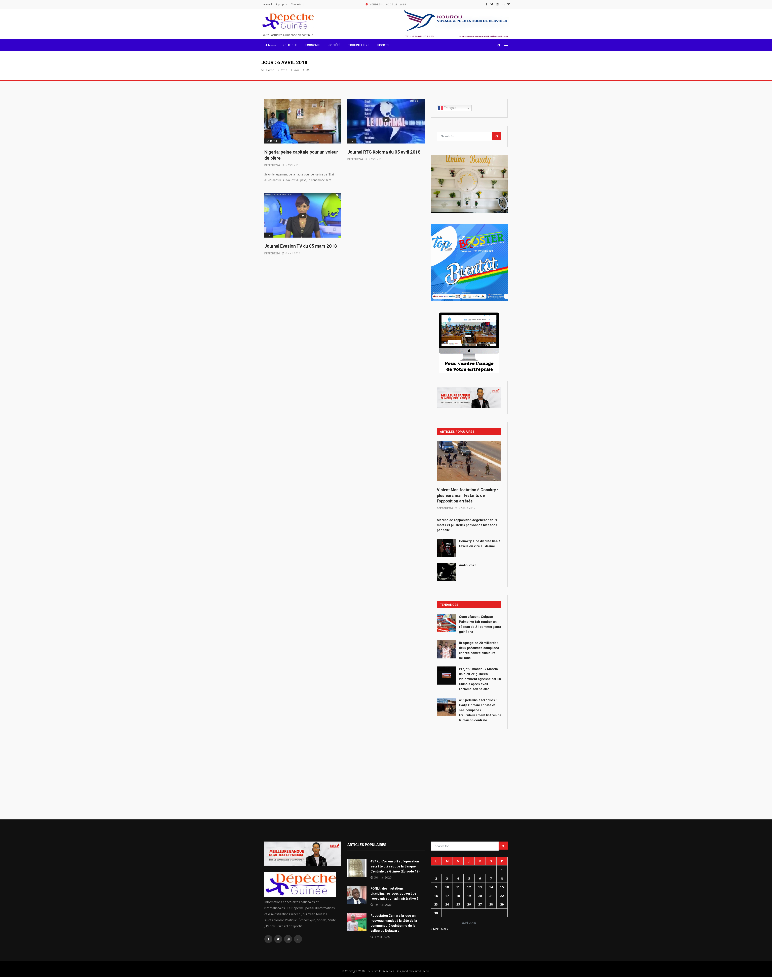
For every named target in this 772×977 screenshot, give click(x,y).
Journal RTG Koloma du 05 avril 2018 (384, 152)
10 (447, 887)
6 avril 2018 (292, 165)
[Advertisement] (469, 765)
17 (447, 896)
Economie (312, 45)
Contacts (296, 4)
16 (436, 896)
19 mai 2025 (383, 904)
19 (469, 896)
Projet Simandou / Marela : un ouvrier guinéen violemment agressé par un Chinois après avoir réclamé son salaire (480, 679)
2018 (284, 70)
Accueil (267, 4)
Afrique (272, 141)
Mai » (444, 929)
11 (458, 887)
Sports (383, 45)
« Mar (434, 929)
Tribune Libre (358, 45)
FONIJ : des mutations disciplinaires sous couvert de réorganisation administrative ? (395, 893)
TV (351, 141)
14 (491, 887)
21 (491, 896)
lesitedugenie (421, 971)
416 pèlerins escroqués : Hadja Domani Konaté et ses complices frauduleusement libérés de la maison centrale (480, 710)
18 (458, 896)
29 (502, 904)
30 (436, 913)
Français (449, 108)
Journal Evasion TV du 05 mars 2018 (300, 246)
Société (335, 45)
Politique (289, 45)
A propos (281, 4)
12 (469, 887)
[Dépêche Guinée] (287, 22)
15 (502, 887)
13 (480, 887)
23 (436, 904)
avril (297, 70)
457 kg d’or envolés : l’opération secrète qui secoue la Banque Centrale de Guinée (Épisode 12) (395, 866)
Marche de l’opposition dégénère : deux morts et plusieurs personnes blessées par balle (467, 525)
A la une (270, 45)
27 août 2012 (467, 508)
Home (269, 70)
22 (502, 896)
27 (480, 904)
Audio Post (467, 565)
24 (447, 904)
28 (491, 904)
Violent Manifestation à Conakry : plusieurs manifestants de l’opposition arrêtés (467, 495)
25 (458, 904)
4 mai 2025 (382, 937)
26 (469, 904)
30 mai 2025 (383, 877)
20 (480, 896)
